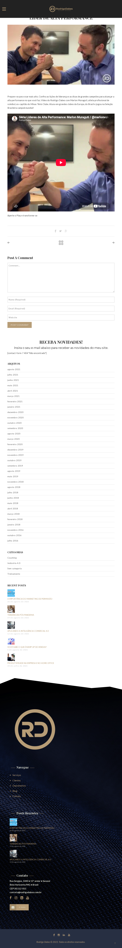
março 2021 (13, 396)
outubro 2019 (14, 460)
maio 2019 (12, 476)
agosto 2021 (13, 369)
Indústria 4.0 (13, 563)
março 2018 (13, 514)
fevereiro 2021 (15, 401)
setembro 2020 (15, 428)
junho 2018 (13, 498)
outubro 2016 (14, 535)
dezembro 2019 (15, 449)
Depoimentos (19, 785)
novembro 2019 (15, 455)
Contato (16, 796)
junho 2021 (13, 380)
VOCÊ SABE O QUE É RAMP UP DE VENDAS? (27, 647)
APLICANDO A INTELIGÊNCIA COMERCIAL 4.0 (28, 631)
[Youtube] (68, 935)
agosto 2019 (13, 471)
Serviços (16, 775)
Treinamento (13, 574)
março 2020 (13, 439)
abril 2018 (12, 508)
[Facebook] (54, 935)
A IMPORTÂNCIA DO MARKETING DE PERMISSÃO (29, 599)
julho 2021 (12, 375)
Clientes (16, 780)
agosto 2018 (13, 487)
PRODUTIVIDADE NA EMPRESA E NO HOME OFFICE (30, 663)
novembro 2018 (15, 482)
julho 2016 (12, 541)
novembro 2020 (15, 417)
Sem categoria (14, 568)
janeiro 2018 (13, 524)
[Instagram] (58, 935)
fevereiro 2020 (15, 444)
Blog (14, 791)
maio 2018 (12, 503)
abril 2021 (12, 391)
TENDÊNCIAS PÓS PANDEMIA (20, 615)
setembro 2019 (15, 466)
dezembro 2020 (15, 412)
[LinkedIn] (63, 935)
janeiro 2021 (13, 407)
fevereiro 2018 (15, 519)
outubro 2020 (14, 423)
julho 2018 (12, 492)
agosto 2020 (13, 433)
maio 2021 (12, 385)
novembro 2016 (15, 530)
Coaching (12, 558)
